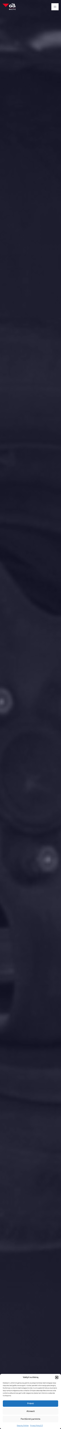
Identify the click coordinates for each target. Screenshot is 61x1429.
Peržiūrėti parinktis (30, 1419)
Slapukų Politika (23, 1425)
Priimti (30, 1403)
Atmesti (31, 1411)
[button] (56, 1377)
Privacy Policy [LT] (36, 1425)
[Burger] (54, 6)
